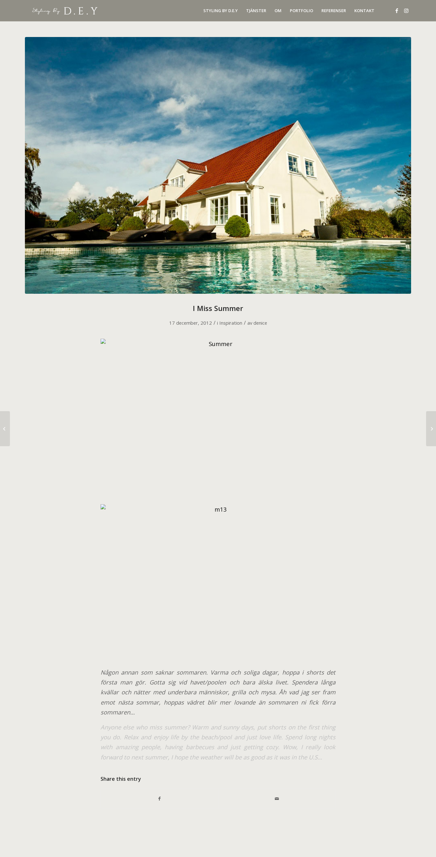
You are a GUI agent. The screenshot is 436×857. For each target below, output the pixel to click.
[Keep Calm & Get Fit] (5, 428)
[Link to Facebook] (397, 10)
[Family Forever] (431, 428)
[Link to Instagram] (406, 10)
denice (260, 323)
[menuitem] (220, 10)
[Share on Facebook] (159, 799)
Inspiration (230, 323)
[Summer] (218, 165)
